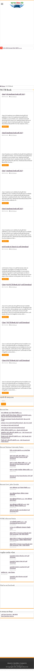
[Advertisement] (17, 26)
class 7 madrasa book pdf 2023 (12, 171)
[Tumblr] (20, 665)
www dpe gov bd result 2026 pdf (10, 425)
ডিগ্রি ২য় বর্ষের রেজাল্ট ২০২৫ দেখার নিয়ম (20, 450)
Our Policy (16, 663)
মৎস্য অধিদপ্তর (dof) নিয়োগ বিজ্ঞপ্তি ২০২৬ (12, 48)
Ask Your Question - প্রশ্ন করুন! (9, 614)
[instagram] (22, 665)
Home (3, 86)
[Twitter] (14, 665)
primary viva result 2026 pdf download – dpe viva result (16, 423)
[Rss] (11, 665)
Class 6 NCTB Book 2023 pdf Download (16, 360)
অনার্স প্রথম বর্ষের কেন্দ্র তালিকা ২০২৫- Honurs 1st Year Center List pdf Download (19, 457)
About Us (10, 663)
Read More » (5, 126)
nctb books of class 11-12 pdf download (15, 247)
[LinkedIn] (17, 665)
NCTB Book (13, 96)
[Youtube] (19, 665)
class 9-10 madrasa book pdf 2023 (13, 94)
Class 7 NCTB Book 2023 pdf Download (16, 322)
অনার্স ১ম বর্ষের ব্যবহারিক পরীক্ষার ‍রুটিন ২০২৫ (21, 469)
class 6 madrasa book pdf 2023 (12, 209)
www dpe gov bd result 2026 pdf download (13, 427)
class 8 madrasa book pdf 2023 (12, 133)
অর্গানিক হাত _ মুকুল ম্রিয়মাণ (8, 572)
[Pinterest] (16, 665)
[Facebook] (13, 665)
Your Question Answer (7, 616)
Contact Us (23, 663)
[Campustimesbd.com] (16, 5)
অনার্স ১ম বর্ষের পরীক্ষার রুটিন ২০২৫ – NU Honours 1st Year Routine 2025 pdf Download (20, 464)
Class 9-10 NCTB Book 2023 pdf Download (17, 284)
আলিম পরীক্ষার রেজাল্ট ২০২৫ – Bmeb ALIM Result (14, 430)
